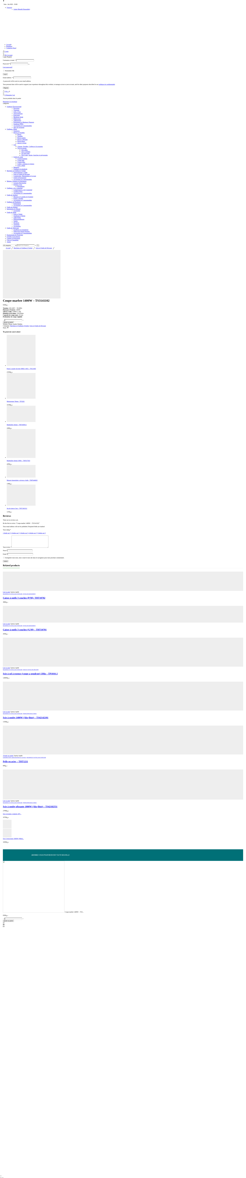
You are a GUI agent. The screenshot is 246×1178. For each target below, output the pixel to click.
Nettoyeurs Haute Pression (21, 231)
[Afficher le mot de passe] (29, 64)
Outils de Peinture (12, 207)
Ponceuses (16, 115)
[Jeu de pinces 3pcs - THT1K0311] (21, 505)
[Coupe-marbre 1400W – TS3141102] (33, 912)
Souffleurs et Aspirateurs (20, 230)
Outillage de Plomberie (14, 202)
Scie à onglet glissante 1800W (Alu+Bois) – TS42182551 (30, 806)
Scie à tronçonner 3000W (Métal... (13, 838)
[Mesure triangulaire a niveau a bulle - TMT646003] (21, 477)
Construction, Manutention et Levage (24, 176)
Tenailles (20, 136)
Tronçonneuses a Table (20, 172)
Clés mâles (24, 150)
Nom (5, 550)
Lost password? (7, 67)
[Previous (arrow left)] (1, 1177)
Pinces (19, 134)
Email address (8, 77)
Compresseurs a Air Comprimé (22, 190)
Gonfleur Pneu (17, 191)
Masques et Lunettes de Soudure (23, 197)
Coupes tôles (21, 162)
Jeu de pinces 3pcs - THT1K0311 (17, 508)
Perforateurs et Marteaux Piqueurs (23, 122)
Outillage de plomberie (20, 169)
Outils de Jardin (11, 212)
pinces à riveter (21, 143)
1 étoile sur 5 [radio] (7, 533)
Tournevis (16, 131)
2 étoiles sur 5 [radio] (15, 533)
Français (9, 7)
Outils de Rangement (19, 178)
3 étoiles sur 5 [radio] (24, 533)
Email (5, 554)
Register (6, 88)
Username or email (9, 60)
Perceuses (16, 108)
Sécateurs (16, 223)
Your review (7, 547)
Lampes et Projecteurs (13, 238)
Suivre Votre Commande (10, 12)
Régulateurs (21, 186)
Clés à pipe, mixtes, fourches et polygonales (34, 155)
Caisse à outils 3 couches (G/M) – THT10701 (25, 629)
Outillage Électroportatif (14, 106)
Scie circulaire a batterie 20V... (12, 814)
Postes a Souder (18, 198)
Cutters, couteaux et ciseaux (25, 164)
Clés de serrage (22, 148)
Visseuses (16, 110)
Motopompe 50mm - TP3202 (16, 401)
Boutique (9, 46)
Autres (9, 242)
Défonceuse (17, 119)
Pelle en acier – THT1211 (15, 761)
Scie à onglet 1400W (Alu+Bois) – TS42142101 (25, 717)
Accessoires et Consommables (22, 126)
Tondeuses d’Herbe (19, 216)
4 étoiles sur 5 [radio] (33, 533)
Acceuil (8, 44)
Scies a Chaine (17, 214)
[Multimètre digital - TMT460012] (21, 421)
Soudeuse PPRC (18, 124)
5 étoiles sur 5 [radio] (41, 533)
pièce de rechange (18, 127)
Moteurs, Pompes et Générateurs (16, 181)
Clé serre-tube (25, 153)
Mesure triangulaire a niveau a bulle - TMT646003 (22, 480)
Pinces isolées (21, 138)
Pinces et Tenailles (19, 132)
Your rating (7, 530)
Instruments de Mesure (13, 209)
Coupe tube (20, 160)
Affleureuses (17, 120)
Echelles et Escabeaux (13, 236)
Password (6, 64)
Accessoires (17, 226)
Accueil (8, 248)
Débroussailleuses (18, 219)
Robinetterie (17, 204)
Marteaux (16, 167)
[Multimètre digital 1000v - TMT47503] (21, 457)
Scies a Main (21, 165)
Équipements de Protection (15, 235)
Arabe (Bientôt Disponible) (21, 9)
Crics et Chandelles (12, 240)
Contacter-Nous (11, 48)
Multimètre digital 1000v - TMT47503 (18, 460)
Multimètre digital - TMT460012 (17, 425)
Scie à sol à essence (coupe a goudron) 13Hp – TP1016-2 (30, 673)
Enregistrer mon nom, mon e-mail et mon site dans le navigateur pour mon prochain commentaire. (34, 558)
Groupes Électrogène (19, 183)
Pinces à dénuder (22, 139)
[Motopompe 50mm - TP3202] (21, 398)
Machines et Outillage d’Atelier (16, 171)
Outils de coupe (18, 157)
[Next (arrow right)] (2, 1177)
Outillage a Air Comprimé (14, 188)
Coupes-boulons (22, 158)
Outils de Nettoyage (13, 228)
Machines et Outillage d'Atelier (23, 248)
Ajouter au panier (8, 322)
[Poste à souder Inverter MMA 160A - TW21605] (21, 365)
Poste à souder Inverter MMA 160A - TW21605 (21, 369)
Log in (5, 74)
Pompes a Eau (17, 184)
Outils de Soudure (12, 195)
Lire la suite (6, 592)
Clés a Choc (17, 112)
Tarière (15, 221)
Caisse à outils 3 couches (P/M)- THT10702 (24, 598)
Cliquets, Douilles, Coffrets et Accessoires (30, 146)
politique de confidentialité (107, 84)
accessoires (16, 210)
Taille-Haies (17, 217)
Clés (14, 145)
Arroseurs (16, 224)
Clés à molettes (25, 152)
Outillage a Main (12, 129)
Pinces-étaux (21, 141)
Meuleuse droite (18, 117)
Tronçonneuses (18, 113)
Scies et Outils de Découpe (21, 174)
